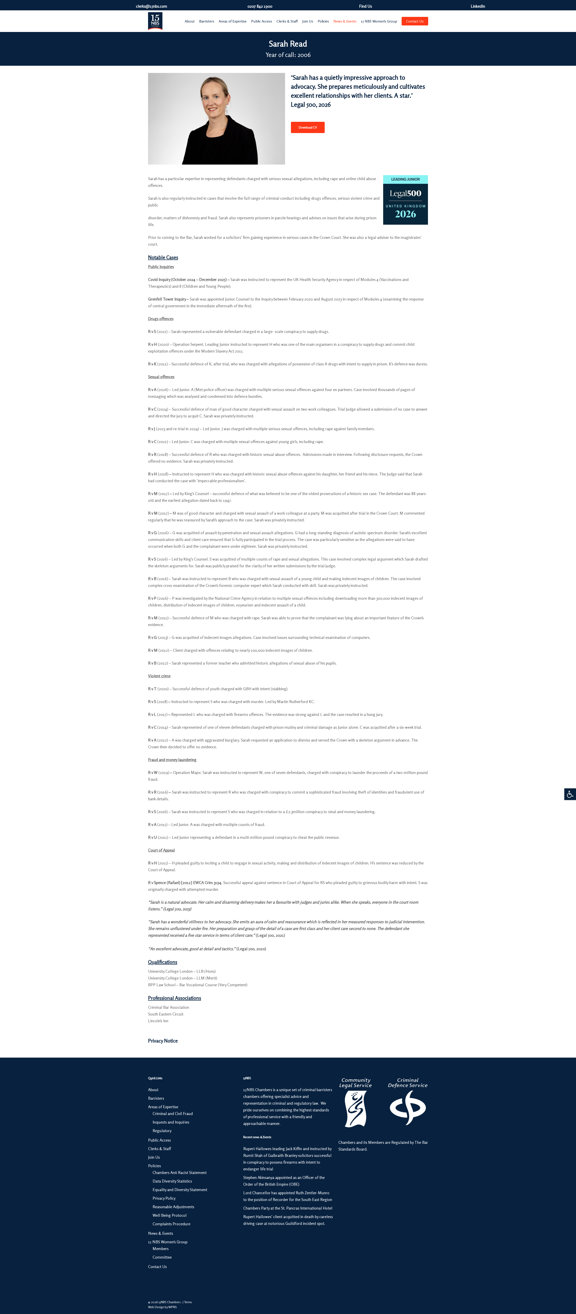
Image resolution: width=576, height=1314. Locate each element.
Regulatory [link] (162, 1130)
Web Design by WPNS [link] (162, 1307)
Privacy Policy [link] (164, 1198)
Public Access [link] (159, 1140)
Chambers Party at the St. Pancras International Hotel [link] (287, 1207)
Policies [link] (154, 1165)
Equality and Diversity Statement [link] (180, 1189)
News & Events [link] (160, 1233)
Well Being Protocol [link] (170, 1215)
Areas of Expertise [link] (163, 1106)
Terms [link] (188, 1302)
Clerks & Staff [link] (159, 1148)
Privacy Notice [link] (163, 1041)
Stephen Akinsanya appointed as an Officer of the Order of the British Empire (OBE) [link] (284, 1181)
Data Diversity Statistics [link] (172, 1180)
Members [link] (161, 1248)
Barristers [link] (156, 1098)
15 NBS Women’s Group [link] (167, 1241)
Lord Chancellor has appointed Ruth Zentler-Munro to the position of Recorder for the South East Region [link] (287, 1196)
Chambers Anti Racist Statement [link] (180, 1172)
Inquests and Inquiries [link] (171, 1122)
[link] (570, 794)
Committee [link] (162, 1257)
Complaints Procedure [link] (171, 1223)
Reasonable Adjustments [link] (173, 1206)
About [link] (153, 1089)
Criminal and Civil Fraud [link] (173, 1113)
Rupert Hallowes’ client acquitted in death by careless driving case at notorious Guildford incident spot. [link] (288, 1220)
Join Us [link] (154, 1157)
